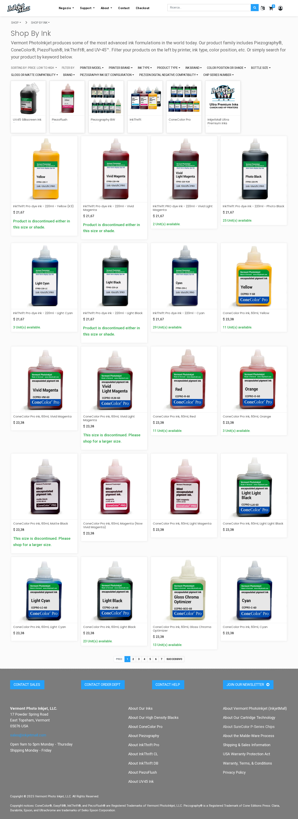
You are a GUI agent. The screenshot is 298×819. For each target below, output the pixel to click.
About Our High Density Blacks (153, 717)
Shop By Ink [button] (39, 22)
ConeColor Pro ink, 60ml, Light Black (109, 627)
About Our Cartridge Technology (249, 717)
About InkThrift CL (143, 754)
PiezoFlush (59, 119)
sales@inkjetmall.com (28, 735)
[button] (34, 68)
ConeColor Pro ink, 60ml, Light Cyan (39, 627)
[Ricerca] (255, 7)
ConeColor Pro (180, 119)
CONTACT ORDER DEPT (103, 685)
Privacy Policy (234, 772)
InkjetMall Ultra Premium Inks (218, 121)
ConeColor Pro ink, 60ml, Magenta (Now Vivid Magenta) (113, 525)
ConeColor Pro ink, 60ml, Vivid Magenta (42, 416)
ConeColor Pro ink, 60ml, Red (174, 416)
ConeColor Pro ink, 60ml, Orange (247, 416)
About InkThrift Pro (143, 745)
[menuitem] (124, 8)
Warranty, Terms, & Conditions (247, 763)
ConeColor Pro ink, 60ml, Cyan (245, 627)
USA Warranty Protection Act (246, 754)
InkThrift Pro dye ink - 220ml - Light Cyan (43, 313)
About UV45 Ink (141, 781)
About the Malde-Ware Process (248, 736)
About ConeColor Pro (145, 726)
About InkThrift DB (143, 763)
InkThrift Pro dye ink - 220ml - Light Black (113, 313)
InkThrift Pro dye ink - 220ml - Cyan (179, 313)
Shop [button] (15, 22)
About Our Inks (140, 708)
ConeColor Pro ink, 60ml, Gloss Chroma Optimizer (182, 629)
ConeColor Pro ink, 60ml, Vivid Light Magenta (109, 418)
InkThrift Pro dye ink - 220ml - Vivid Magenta (108, 208)
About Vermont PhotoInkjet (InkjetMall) (255, 708)
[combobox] (91, 67)
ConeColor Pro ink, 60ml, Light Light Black (253, 523)
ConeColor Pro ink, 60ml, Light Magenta (182, 523)
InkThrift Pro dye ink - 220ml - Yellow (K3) (43, 206)
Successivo (174, 659)
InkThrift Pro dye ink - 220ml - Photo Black (253, 206)
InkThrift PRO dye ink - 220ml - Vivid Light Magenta (183, 208)
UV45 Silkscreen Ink (27, 119)
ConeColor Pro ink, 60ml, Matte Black (40, 523)
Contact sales (27, 685)
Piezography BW (103, 119)
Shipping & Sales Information (246, 745)
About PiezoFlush (142, 772)
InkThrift (135, 119)
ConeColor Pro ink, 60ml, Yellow (246, 313)
